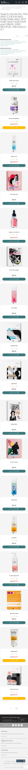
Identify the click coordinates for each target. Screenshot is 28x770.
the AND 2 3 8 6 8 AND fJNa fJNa (7, 44)
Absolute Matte (14, 613)
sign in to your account (22, 2)
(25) (17, 616)
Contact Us (13, 761)
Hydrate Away (14, 345)
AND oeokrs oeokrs (4, 45)
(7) (16, 654)
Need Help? (22, 763)
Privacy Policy (16, 763)
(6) (16, 348)
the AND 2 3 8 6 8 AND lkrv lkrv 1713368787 (9, 40)
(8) (16, 83)
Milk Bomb (14, 500)
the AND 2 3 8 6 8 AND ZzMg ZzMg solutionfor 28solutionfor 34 (13, 42)
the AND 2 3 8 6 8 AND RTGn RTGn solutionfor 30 (10, 43)
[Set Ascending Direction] (26, 36)
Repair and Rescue (14, 80)
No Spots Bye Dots (14, 575)
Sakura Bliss (14, 424)
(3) (16, 540)
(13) (16, 386)
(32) (17, 121)
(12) (16, 234)
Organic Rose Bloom (14, 232)
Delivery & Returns (8, 763)
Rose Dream (14, 308)
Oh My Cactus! (14, 462)
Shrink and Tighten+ (14, 118)
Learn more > (4, 736)
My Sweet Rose (14, 194)
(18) (16, 578)
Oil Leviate (14, 537)
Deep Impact (14, 651)
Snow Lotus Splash (14, 270)
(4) (16, 692)
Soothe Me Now (14, 689)
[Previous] (10, 708)
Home (2, 5)
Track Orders (7, 761)
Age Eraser (14, 383)
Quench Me (14, 156)
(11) (16, 159)
